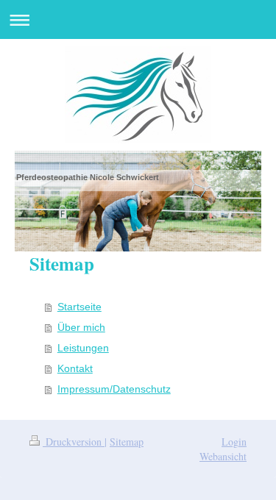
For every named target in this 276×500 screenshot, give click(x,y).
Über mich (81, 327)
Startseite (79, 306)
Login (234, 442)
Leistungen (83, 348)
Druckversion (74, 442)
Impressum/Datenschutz (114, 389)
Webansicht (223, 456)
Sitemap (127, 442)
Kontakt (75, 368)
